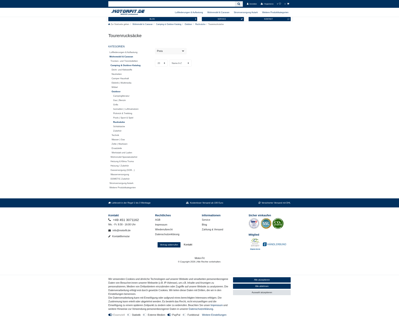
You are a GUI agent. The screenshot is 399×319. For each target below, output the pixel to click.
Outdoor (188, 24)
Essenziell (119, 315)
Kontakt (188, 244)
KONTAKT (268, 19)
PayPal (176, 315)
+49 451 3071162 (125, 220)
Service (206, 219)
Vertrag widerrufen (169, 244)
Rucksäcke (200, 24)
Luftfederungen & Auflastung (189, 12)
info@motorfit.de (121, 230)
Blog (204, 224)
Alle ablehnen (262, 286)
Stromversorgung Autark (246, 12)
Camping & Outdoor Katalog (168, 24)
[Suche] (239, 4)
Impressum (161, 224)
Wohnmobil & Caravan (218, 12)
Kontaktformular (121, 236)
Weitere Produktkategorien (275, 12)
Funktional (193, 315)
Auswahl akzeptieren (262, 292)
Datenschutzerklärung (167, 234)
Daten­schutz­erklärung (201, 309)
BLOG (152, 19)
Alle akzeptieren (262, 279)
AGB (157, 219)
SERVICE (222, 19)
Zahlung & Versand (212, 229)
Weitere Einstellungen (214, 315)
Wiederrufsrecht (164, 229)
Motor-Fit (199, 258)
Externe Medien (156, 315)
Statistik (136, 315)
